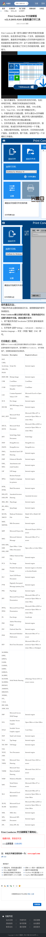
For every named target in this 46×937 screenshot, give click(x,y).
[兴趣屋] (6, 3)
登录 (43, 3)
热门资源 (22, 8)
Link (11, 886)
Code (16, 886)
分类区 (42, 8)
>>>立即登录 (7, 844)
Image (8, 886)
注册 (36, 3)
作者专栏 (23, 920)
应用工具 (14, 11)
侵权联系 (9, 923)
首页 (3, 8)
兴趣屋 (1, 11)
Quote (14, 886)
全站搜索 (36, 923)
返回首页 (36, 927)
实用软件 (12, 8)
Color (5, 886)
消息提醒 (36, 920)
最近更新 (23, 927)
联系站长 (9, 927)
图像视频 (32, 8)
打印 (4, 857)
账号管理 (23, 923)
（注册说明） (18, 844)
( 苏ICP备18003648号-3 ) (30, 935)
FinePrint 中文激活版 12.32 (34, 872)
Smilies (19, 886)
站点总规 (9, 920)
